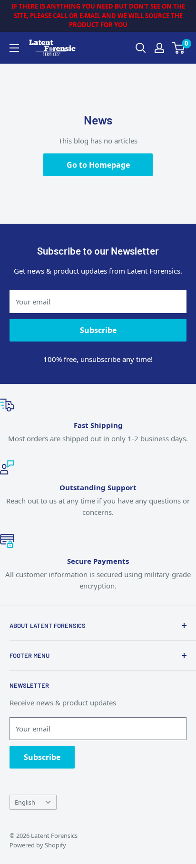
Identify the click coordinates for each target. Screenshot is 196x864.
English (25, 802)
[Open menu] (14, 48)
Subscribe (98, 330)
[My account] (159, 48)
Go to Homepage (98, 165)
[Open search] (141, 48)
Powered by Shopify (38, 845)
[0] (179, 48)
